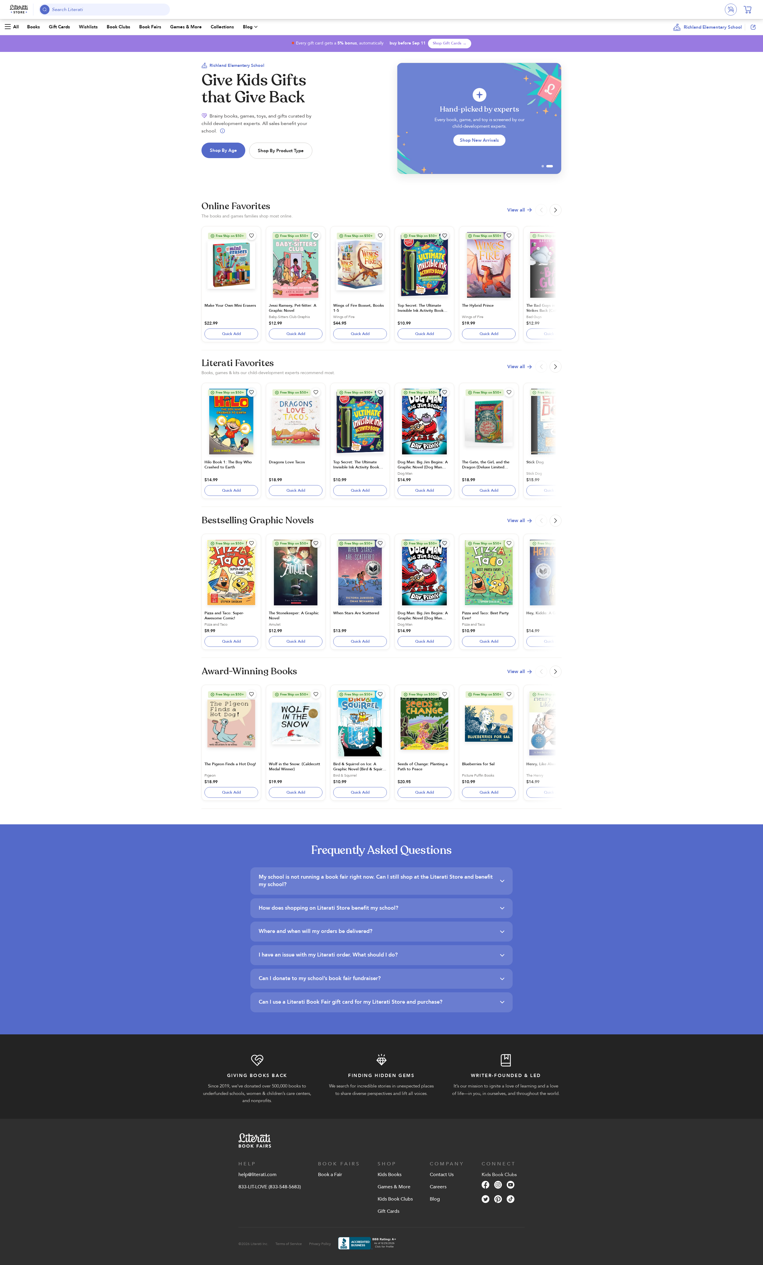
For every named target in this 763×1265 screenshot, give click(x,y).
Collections (222, 27)
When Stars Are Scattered (356, 613)
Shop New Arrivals (479, 140)
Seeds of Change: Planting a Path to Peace (423, 766)
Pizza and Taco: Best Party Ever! (485, 615)
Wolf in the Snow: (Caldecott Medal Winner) (294, 766)
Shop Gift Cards (449, 43)
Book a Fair (330, 1174)
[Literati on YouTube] (510, 1185)
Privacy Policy (320, 1243)
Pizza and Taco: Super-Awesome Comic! (224, 615)
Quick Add (231, 334)
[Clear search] (164, 9)
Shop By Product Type (281, 151)
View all (516, 210)
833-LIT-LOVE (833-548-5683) (269, 1187)
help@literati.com (257, 1174)
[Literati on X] (485, 1200)
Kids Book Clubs (395, 1199)
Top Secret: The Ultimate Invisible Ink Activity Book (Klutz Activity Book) (420, 310)
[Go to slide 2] (549, 166)
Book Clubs (118, 27)
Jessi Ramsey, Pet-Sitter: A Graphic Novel (292, 308)
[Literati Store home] (19, 9)
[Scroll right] (556, 210)
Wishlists (88, 27)
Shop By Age (223, 150)
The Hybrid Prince (478, 305)
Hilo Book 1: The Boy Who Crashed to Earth (228, 464)
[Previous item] (403, 118)
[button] (715, 27)
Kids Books (389, 1174)
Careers (438, 1187)
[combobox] (104, 9)
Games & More (186, 27)
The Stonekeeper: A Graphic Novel (294, 615)
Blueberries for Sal (478, 764)
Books (33, 27)
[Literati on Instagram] (498, 1185)
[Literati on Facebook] (485, 1185)
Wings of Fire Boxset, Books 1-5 (358, 308)
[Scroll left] (541, 210)
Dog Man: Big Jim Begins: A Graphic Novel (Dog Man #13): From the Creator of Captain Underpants (423, 469)
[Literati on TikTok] (510, 1200)
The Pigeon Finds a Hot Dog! (230, 764)
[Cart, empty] (747, 10)
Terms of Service (288, 1243)
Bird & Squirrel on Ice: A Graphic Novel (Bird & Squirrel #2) (360, 769)
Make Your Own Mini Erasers (230, 305)
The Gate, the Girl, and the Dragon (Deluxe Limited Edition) (485, 467)
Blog (247, 27)
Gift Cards (59, 27)
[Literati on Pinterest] (498, 1200)
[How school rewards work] (222, 131)
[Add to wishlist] (251, 235)
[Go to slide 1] (543, 166)
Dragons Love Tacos (287, 462)
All (16, 27)
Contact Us (442, 1174)
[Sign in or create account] (731, 10)
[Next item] (554, 118)
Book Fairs (150, 27)
